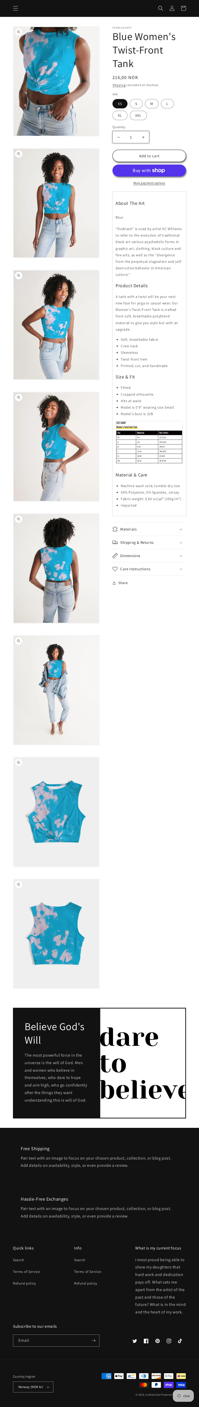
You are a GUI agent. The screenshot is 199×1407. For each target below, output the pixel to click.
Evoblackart (153, 1394)
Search (18, 1260)
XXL (138, 115)
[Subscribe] (93, 1340)
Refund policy (24, 1283)
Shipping (119, 85)
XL (120, 115)
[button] (15, 8)
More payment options (149, 183)
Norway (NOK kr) (30, 1387)
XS (120, 103)
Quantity (118, 127)
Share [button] (123, 582)
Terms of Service (26, 1271)
